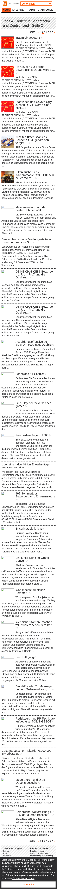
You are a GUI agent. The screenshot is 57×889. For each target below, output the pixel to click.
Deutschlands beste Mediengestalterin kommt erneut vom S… (26, 241)
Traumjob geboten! (27, 37)
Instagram (7, 856)
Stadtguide (45, 10)
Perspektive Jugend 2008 (31, 435)
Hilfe (5, 853)
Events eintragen (37, 851)
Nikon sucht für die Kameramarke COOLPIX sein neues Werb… (34, 175)
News (6, 10)
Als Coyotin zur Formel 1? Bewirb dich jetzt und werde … (35, 68)
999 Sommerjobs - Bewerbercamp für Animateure (35, 495)
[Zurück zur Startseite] (5, 3)
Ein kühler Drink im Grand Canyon (32, 559)
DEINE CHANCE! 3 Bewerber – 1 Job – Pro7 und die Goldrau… (34, 274)
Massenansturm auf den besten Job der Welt (31, 209)
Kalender (18, 10)
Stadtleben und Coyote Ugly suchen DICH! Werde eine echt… (33, 104)
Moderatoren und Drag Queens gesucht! (30, 781)
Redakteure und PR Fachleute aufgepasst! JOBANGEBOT (35, 720)
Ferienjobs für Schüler (29, 373)
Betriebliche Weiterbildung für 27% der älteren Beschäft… (34, 813)
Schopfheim (29, 4)
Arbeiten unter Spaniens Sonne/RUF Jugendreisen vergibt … (32, 140)
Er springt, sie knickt (28, 528)
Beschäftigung (24, 657)
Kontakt (6, 851)
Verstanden (28, 884)
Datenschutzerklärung (23, 878)
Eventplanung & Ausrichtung (41, 856)
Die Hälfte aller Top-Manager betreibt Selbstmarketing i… (34, 688)
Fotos (31, 10)
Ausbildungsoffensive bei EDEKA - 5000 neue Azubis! (33, 343)
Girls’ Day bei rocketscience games (33, 404)
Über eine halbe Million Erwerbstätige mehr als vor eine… (25, 466)
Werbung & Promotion (39, 853)
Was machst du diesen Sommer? (30, 591)
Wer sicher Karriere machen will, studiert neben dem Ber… (35, 623)
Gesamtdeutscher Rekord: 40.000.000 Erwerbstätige (26, 752)
